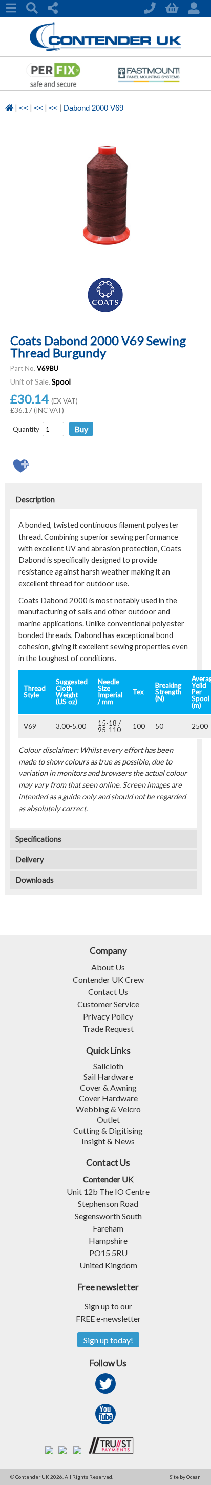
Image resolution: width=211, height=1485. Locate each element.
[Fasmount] (149, 86)
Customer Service (108, 1004)
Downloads (34, 880)
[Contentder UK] (106, 48)
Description (35, 499)
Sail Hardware (108, 1076)
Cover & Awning (108, 1087)
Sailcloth (108, 1066)
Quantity (26, 429)
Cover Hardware (108, 1098)
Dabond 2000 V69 (93, 108)
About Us (108, 967)
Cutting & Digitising (108, 1130)
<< (23, 108)
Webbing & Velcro (108, 1109)
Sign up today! (108, 1340)
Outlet (108, 1120)
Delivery (29, 859)
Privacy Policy (108, 1016)
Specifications (38, 839)
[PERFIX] (53, 86)
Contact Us (108, 991)
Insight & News (108, 1141)
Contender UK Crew (108, 979)
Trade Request (108, 1028)
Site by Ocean (185, 1477)
